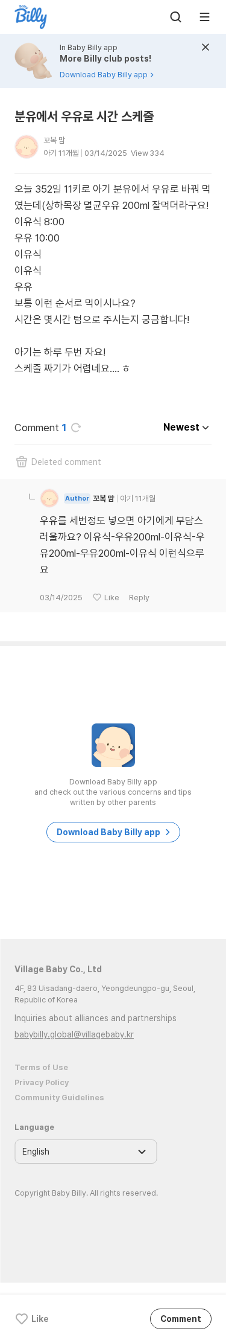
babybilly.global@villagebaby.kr (74, 1034)
